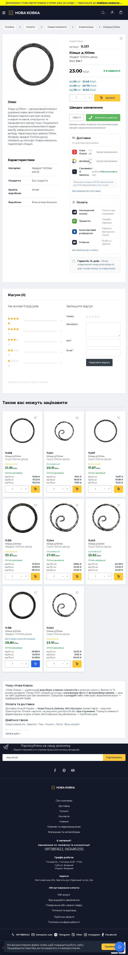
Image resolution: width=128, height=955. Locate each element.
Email (69, 350)
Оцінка (70, 316)
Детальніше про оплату (85, 250)
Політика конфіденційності (64, 922)
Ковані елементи (57, 27)
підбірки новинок (109, 2)
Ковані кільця (86, 27)
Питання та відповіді (64, 910)
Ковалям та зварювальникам (63, 826)
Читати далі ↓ (13, 733)
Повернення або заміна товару (64, 905)
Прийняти (111, 946)
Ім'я (68, 340)
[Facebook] (55, 770)
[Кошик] (121, 13)
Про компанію (64, 800)
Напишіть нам (44, 934)
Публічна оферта (64, 916)
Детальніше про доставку (86, 191)
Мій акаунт (64, 894)
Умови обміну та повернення (99, 268)
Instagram (94, 934)
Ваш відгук (72, 324)
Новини (63, 821)
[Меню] (3, 13)
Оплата (64, 811)
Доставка (64, 806)
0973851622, (55, 849)
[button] (103, 12)
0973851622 (23, 934)
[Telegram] (64, 770)
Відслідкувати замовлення (64, 900)
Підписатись (114, 757)
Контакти (64, 816)
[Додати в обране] (121, 39)
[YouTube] (73, 770)
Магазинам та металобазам (64, 832)
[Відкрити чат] (120, 947)
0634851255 (74, 849)
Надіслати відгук (99, 362)
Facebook (111, 934)
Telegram (64, 934)
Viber (79, 934)
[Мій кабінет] (112, 12)
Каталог (30, 27)
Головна (9, 27)
